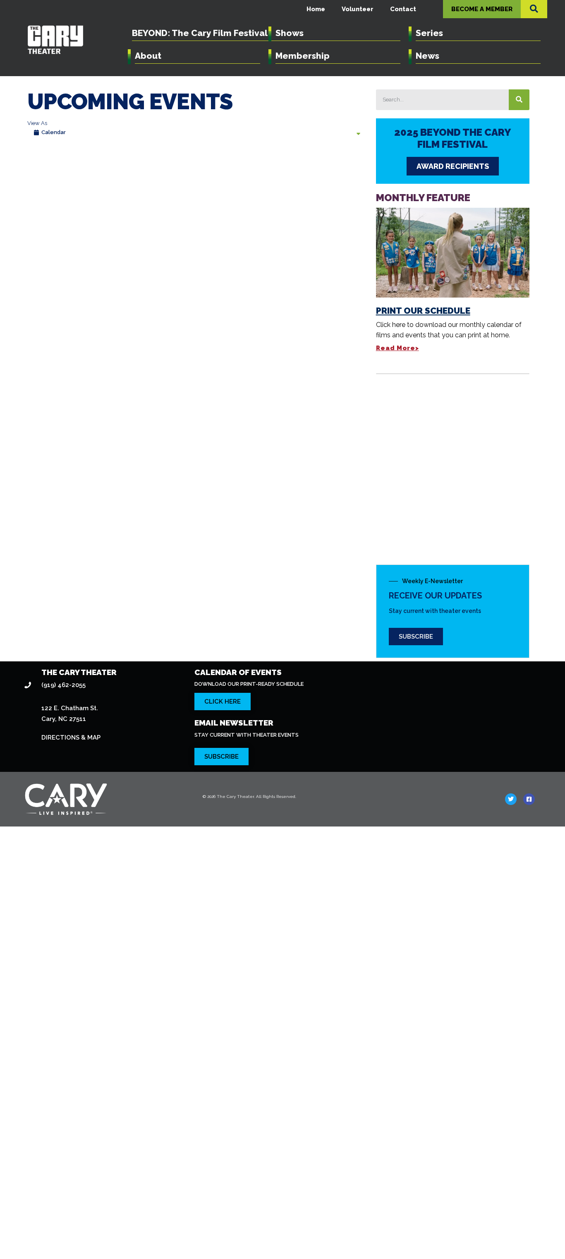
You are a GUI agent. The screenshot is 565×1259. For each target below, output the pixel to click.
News (427, 55)
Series (429, 33)
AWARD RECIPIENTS (453, 166)
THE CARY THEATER (79, 672)
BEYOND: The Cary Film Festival (200, 33)
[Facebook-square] (529, 799)
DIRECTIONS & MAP (71, 737)
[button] (534, 8)
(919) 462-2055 (63, 685)
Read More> (397, 348)
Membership (302, 55)
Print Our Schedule (423, 310)
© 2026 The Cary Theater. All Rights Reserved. (249, 796)
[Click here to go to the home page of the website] (106, 799)
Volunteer (357, 9)
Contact (403, 9)
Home (315, 9)
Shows (289, 33)
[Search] (519, 99)
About (148, 55)
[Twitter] (511, 799)
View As (37, 123)
